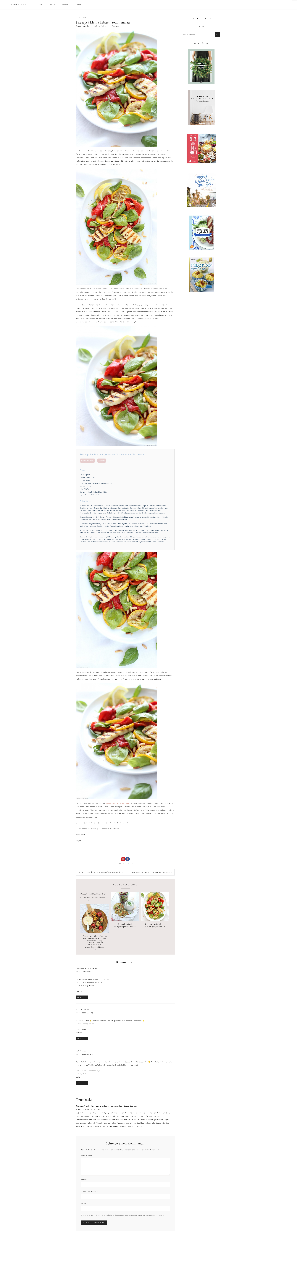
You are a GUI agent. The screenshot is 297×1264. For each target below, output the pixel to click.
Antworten (82, 997)
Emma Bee (19, 4)
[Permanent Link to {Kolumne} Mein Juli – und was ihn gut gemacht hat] (155, 920)
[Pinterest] (201, 18)
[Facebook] (193, 18)
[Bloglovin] (197, 18)
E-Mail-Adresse (89, 1191)
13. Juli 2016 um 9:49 (84, 1013)
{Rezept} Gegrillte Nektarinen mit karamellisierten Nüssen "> (94, 942)
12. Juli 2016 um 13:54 (85, 972)
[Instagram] (205, 18)
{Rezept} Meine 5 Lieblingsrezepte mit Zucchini (124, 925)
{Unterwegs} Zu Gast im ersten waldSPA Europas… (150, 872)
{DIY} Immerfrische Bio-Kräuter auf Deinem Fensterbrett (102, 872)
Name (84, 1180)
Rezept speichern (87, 460)
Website (85, 1203)
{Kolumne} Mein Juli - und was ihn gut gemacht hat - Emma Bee (104, 1106)
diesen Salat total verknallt (118, 803)
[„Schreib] (209, 18)
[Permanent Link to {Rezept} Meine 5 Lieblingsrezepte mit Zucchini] (125, 920)
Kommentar (86, 1156)
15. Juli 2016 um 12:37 (85, 1054)
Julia (78, 1051)
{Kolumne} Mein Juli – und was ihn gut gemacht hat (155, 925)
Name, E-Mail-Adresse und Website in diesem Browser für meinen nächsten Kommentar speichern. (123, 1215)
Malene (80, 1010)
